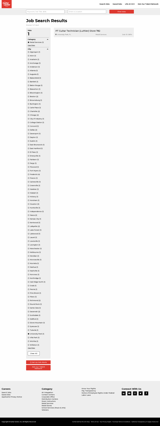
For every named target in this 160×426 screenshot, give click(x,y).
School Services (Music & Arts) (53, 408)
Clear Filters (31, 45)
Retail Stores (47, 406)
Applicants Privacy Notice (12, 397)
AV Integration (47, 392)
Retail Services (47, 403)
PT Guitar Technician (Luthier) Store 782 (78, 31)
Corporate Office (48, 397)
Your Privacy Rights (105, 422)
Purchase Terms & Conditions (121, 422)
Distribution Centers (50, 399)
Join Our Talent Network (148, 4)
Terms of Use (95, 422)
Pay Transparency (89, 391)
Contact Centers (48, 395)
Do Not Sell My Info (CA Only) (81, 422)
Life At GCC (130, 4)
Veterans (45, 410)
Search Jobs (104, 4)
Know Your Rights (89, 389)
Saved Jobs (117, 4)
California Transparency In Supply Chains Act (144, 422)
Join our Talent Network (38, 368)
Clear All (33, 353)
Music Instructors (49, 401)
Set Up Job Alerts (39, 362)
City (29, 49)
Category (31, 39)
